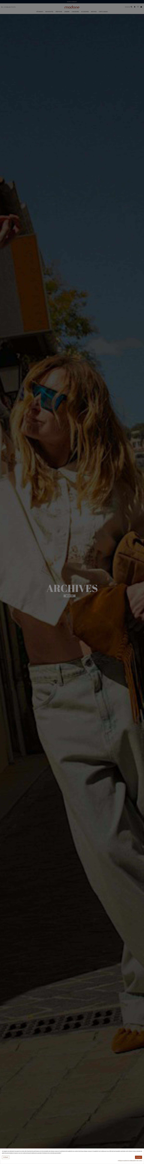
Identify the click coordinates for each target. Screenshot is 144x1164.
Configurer (5, 1157)
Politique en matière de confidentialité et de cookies (130, 1161)
